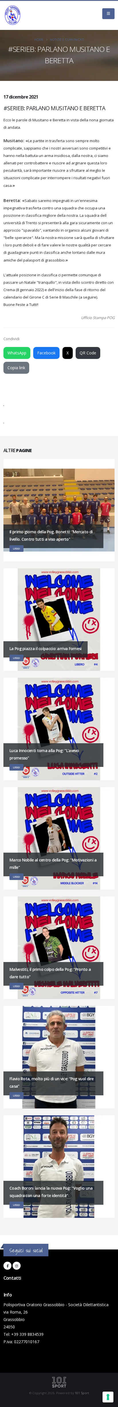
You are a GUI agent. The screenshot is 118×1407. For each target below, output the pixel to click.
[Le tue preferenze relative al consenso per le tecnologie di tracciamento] (108, 1397)
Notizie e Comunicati (67, 40)
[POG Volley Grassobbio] (12, 15)
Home (39, 40)
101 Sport (82, 1393)
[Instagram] (17, 1266)
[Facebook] (7, 1266)
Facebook (46, 353)
